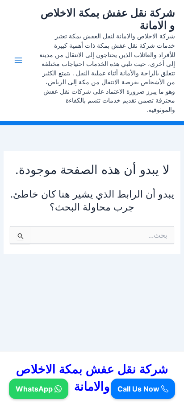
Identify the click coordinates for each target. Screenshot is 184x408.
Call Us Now (139, 388)
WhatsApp (35, 388)
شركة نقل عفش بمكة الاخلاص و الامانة (108, 19)
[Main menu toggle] (18, 60)
